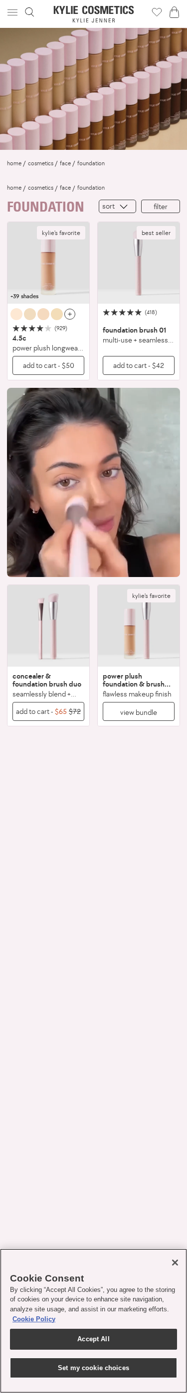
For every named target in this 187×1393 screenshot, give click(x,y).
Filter (161, 206)
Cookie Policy (33, 1319)
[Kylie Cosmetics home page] (93, 14)
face (65, 163)
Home (14, 163)
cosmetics (40, 163)
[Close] (175, 1263)
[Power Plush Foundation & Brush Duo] (139, 626)
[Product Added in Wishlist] (157, 12)
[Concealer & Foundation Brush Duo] (48, 626)
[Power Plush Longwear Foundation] (48, 263)
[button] (13, 12)
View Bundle (138, 712)
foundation (91, 163)
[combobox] (118, 206)
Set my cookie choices (93, 1368)
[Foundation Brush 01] (139, 263)
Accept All (93, 1339)
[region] (93, 1321)
